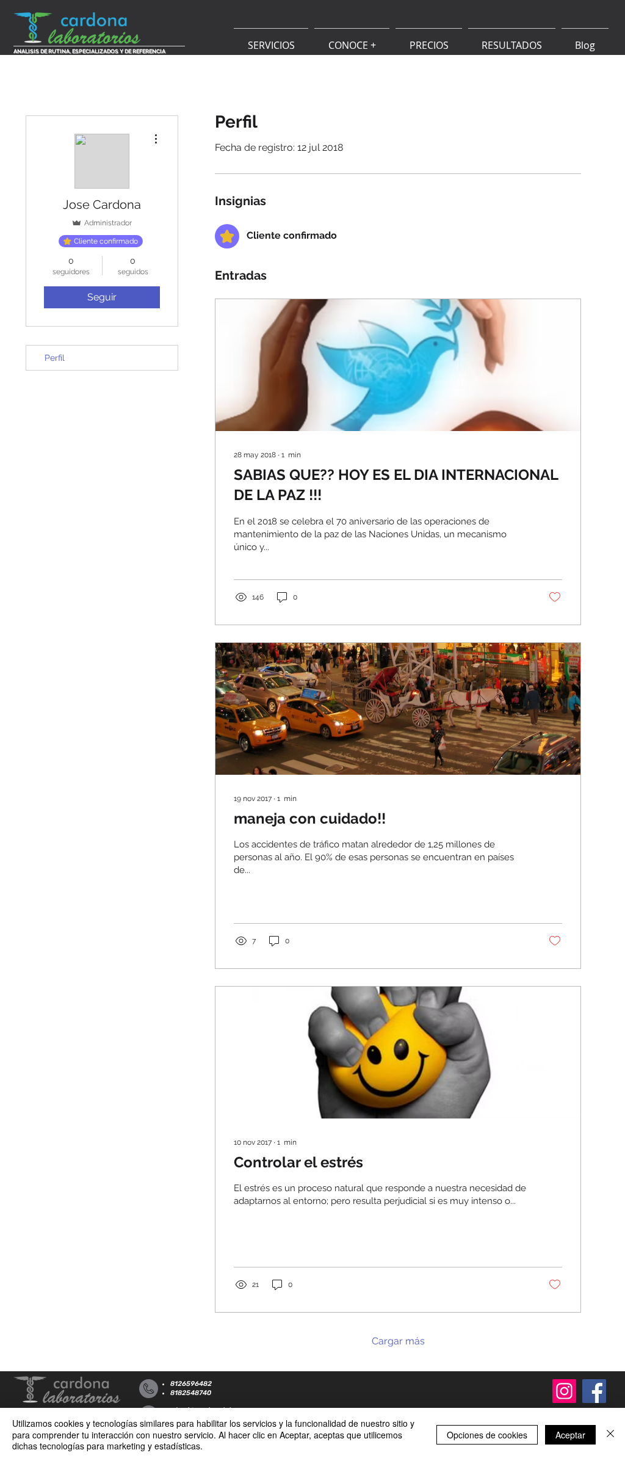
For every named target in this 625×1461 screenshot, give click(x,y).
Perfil (55, 358)
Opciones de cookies (487, 1435)
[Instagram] (564, 1391)
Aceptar (570, 1435)
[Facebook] (594, 1391)
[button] (271, 39)
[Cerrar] (610, 1434)
